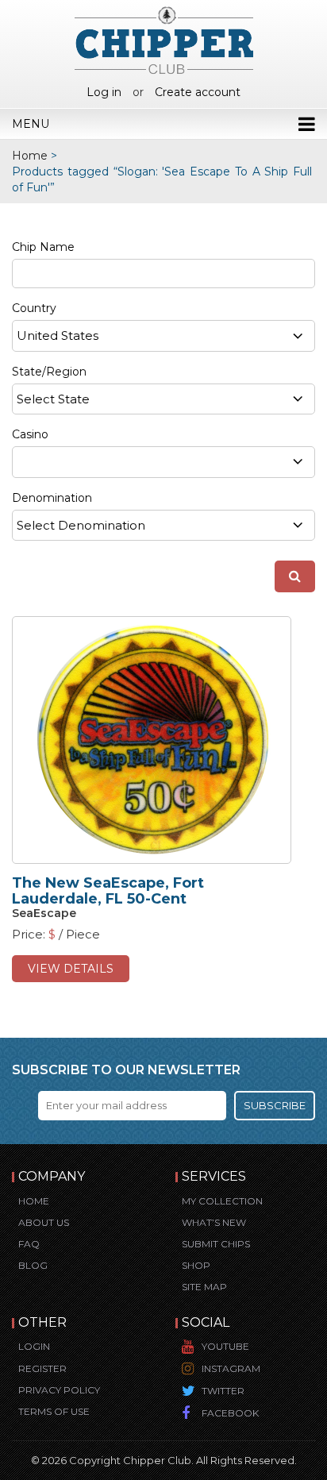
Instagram (231, 1368)
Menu (30, 124)
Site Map (204, 1287)
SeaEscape (44, 913)
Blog (33, 1265)
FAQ (29, 1244)
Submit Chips (216, 1244)
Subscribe (275, 1105)
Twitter (223, 1391)
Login (34, 1346)
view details (70, 969)
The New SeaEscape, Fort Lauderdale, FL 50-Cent (108, 891)
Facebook (230, 1413)
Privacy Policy (59, 1390)
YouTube (225, 1346)
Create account (197, 92)
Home (30, 155)
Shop (196, 1265)
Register (42, 1368)
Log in (104, 92)
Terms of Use (54, 1411)
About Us (43, 1222)
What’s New (214, 1222)
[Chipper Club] (164, 40)
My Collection (222, 1201)
